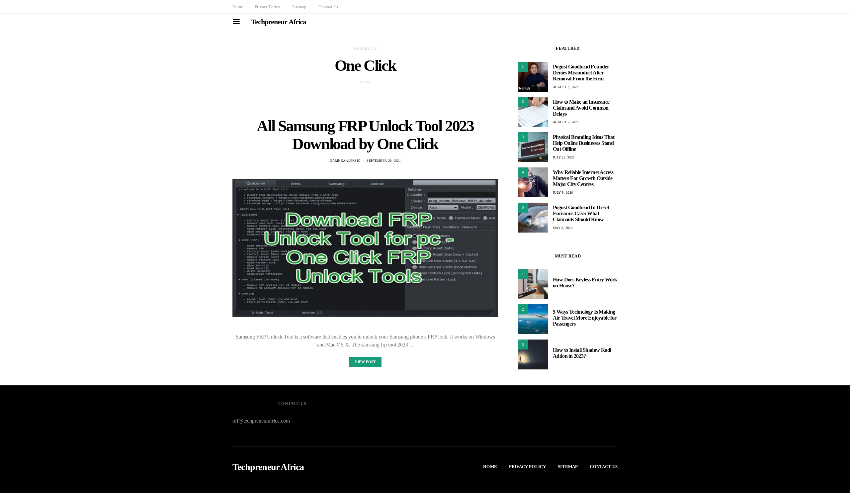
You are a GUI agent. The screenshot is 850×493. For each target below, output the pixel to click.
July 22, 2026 (563, 157)
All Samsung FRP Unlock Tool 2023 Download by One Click (365, 134)
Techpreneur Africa (278, 22)
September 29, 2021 (384, 160)
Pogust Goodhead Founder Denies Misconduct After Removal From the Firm (581, 72)
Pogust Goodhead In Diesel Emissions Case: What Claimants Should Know (581, 213)
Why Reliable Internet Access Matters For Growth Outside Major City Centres (583, 178)
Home (237, 6)
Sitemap (299, 6)
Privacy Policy (267, 6)
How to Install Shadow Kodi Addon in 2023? (582, 353)
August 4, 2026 (566, 87)
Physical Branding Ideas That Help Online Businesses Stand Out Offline (583, 143)
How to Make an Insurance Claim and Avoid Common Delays (581, 108)
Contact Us (328, 6)
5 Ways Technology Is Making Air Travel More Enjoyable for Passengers (585, 318)
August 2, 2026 (566, 122)
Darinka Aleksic (345, 160)
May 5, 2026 (562, 228)
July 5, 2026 (563, 192)
